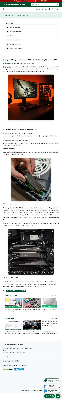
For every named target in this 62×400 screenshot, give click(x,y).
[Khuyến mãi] (49, 9)
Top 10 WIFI (22, 290)
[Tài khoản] (52, 9)
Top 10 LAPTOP (11, 290)
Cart (58, 9)
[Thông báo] (19, 369)
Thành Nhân (27, 390)
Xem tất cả (54, 295)
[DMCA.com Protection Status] (8, 369)
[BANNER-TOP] (31, 1)
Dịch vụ (44, 9)
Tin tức (38, 9)
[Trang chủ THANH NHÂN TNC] (14, 4)
